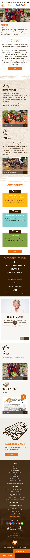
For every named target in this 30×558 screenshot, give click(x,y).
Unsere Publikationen (7, 2)
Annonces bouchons (15, 478)
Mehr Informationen (14, 502)
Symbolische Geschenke (15, 472)
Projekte (15, 466)
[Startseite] (6, 5)
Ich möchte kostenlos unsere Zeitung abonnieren (15, 484)
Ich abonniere (11, 454)
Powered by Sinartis (8, 550)
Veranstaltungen (17, 2)
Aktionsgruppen (15, 474)
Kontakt (24, 2)
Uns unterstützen (15, 470)
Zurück (1, 14)
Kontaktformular (15, 516)
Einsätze (15, 468)
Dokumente (15, 476)
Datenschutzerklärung (15, 480)
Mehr (15, 68)
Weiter (28, 14)
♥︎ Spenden (7, 555)
